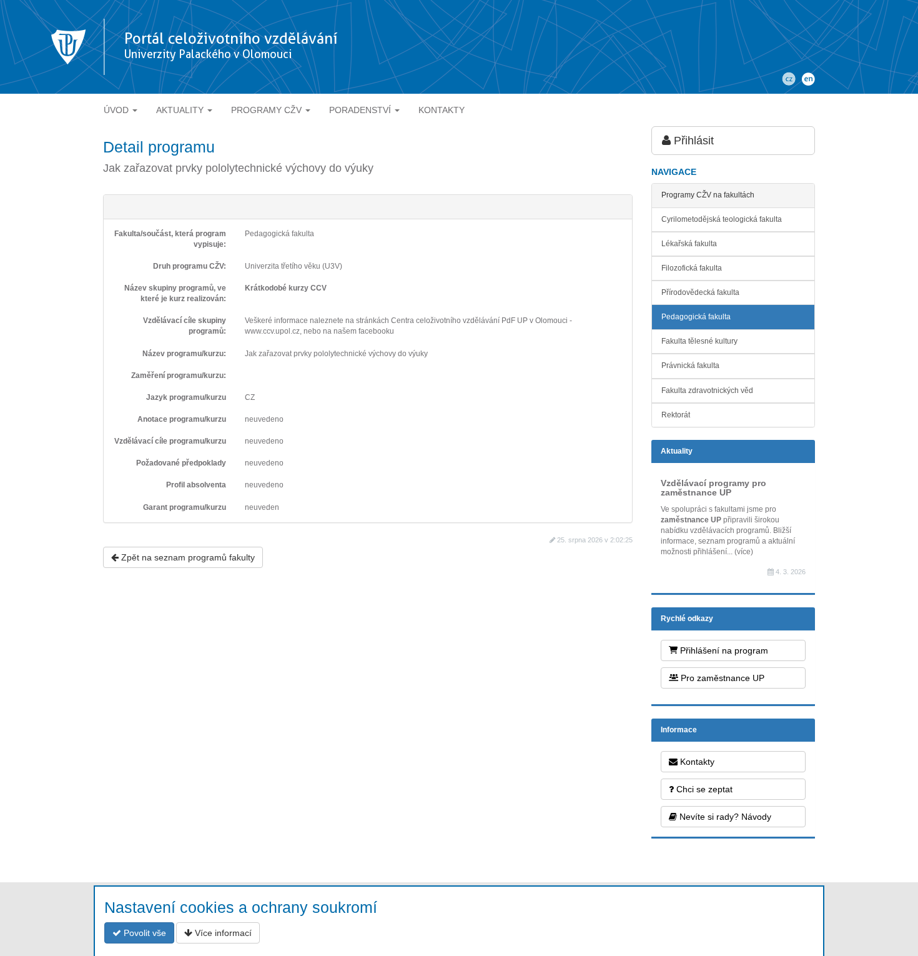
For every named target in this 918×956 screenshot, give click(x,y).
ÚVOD (117, 110)
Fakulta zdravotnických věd (707, 390)
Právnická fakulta (690, 365)
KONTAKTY (441, 110)
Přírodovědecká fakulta (700, 292)
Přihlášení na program (723, 650)
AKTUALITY (181, 110)
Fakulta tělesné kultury (699, 341)
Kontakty (696, 762)
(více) (743, 551)
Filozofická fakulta (691, 268)
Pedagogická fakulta (696, 316)
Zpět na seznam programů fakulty (187, 557)
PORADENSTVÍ (361, 110)
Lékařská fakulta (689, 243)
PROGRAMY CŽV (267, 110)
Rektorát (675, 415)
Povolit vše (143, 933)
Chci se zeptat (703, 789)
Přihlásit (692, 140)
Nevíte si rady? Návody (724, 817)
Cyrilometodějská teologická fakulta (721, 219)
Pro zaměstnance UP (721, 678)
